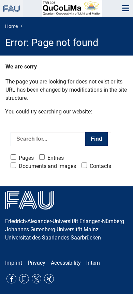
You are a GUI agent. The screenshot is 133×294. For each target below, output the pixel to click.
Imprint (13, 263)
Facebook (11, 279)
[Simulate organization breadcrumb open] (11, 8)
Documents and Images (47, 166)
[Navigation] (125, 8)
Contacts (100, 166)
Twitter (37, 279)
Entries (55, 158)
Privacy (36, 263)
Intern (93, 263)
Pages (26, 158)
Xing (49, 279)
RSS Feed (24, 279)
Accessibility (66, 263)
